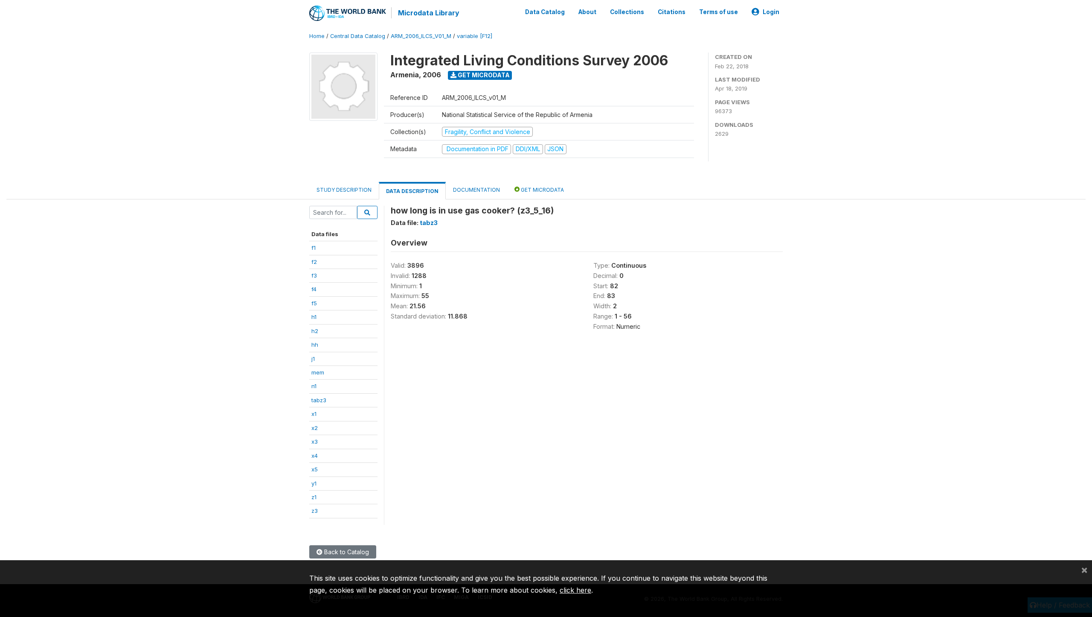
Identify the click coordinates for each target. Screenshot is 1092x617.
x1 (314, 413)
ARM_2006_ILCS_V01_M (421, 36)
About (587, 12)
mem (317, 372)
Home (317, 36)
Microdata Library (428, 13)
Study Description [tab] (344, 190)
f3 (314, 275)
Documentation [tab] (476, 190)
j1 (313, 358)
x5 (314, 469)
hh (314, 344)
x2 (314, 427)
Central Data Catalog (357, 36)
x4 (314, 455)
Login (771, 12)
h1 (314, 316)
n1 (314, 386)
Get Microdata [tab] (542, 190)
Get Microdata (483, 75)
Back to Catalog (345, 552)
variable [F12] (474, 36)
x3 (314, 441)
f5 (314, 303)
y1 (314, 483)
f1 (313, 247)
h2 (314, 331)
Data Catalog (545, 12)
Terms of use (718, 12)
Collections (627, 12)
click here (575, 590)
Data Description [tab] (412, 191)
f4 (314, 289)
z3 (314, 510)
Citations (671, 12)
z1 (314, 497)
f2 (314, 261)
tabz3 (318, 400)
